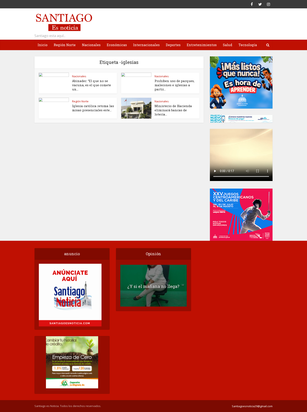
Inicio (42, 45)
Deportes (173, 45)
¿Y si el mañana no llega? (153, 286)
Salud (227, 45)
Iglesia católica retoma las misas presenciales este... (93, 108)
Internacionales (146, 45)
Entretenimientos (202, 45)
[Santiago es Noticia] (63, 21)
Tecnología (247, 45)
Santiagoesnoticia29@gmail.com (252, 406)
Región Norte (65, 45)
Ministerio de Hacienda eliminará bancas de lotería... (173, 110)
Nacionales (91, 45)
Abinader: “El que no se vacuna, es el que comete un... (91, 85)
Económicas (117, 45)
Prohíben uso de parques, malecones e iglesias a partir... (174, 85)
